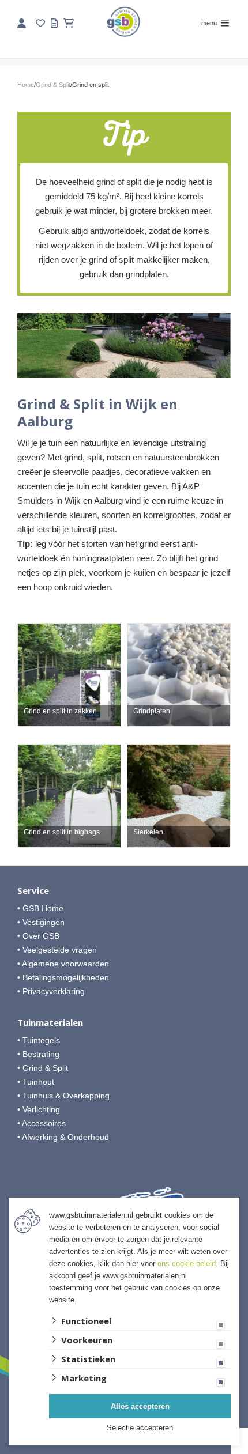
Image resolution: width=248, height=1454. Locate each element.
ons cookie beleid (186, 1263)
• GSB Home (40, 908)
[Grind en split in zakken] (69, 675)
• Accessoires (41, 1123)
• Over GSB (38, 936)
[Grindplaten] (178, 675)
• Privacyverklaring (51, 991)
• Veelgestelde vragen (57, 949)
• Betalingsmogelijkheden (63, 977)
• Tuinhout (35, 1081)
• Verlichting (38, 1109)
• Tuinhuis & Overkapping (63, 1095)
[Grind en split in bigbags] (69, 796)
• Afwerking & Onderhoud (63, 1137)
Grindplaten (151, 711)
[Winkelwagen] (68, 23)
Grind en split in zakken (60, 711)
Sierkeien (148, 832)
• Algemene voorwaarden (63, 963)
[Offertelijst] (54, 23)
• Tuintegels (38, 1040)
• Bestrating (38, 1054)
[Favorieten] (40, 23)
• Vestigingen (41, 922)
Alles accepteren (140, 1406)
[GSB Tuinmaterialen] (123, 21)
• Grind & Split (42, 1067)
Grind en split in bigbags (62, 832)
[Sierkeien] (178, 796)
